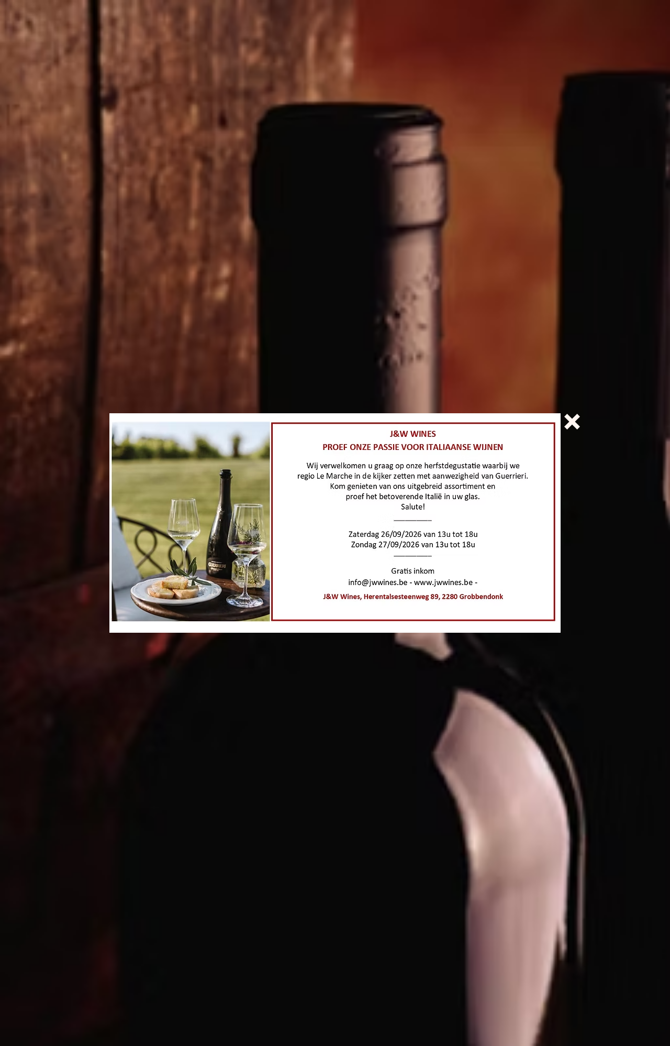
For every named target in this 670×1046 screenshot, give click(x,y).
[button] (572, 422)
